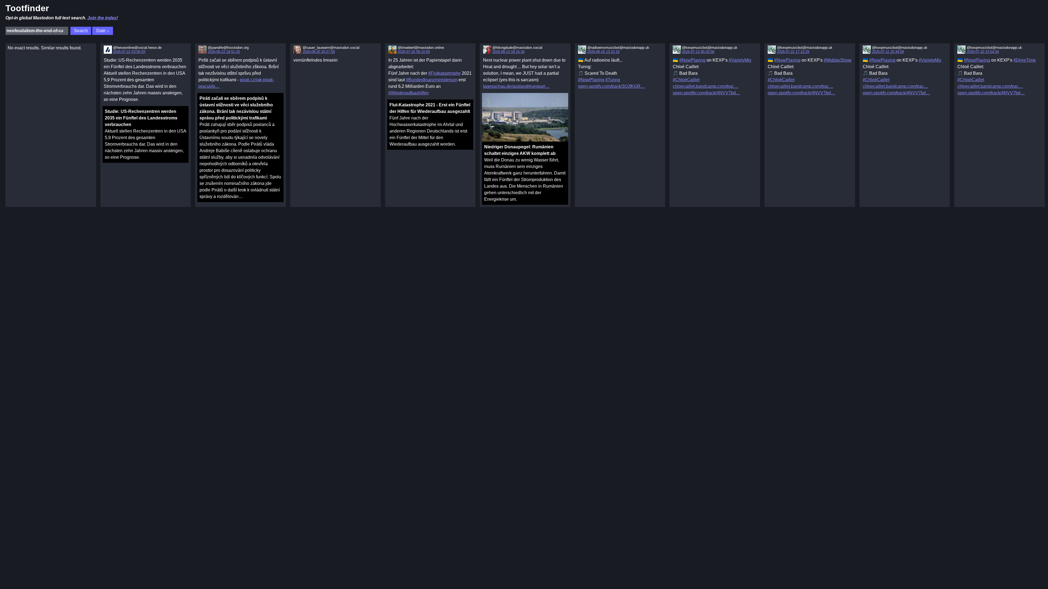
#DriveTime (1024, 60)
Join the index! (102, 18)
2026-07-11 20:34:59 (888, 52)
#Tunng (612, 79)
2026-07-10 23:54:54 (983, 52)
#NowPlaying (591, 79)
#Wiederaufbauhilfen (408, 93)
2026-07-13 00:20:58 (698, 52)
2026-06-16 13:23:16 (603, 52)
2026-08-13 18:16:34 (508, 52)
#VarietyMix (740, 60)
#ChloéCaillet (686, 79)
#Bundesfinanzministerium (431, 79)
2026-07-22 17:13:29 (793, 52)
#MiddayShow (837, 60)
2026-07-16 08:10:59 (414, 52)
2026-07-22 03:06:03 (129, 52)
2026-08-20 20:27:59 (319, 52)
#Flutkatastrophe (444, 73)
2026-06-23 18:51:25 (224, 52)
